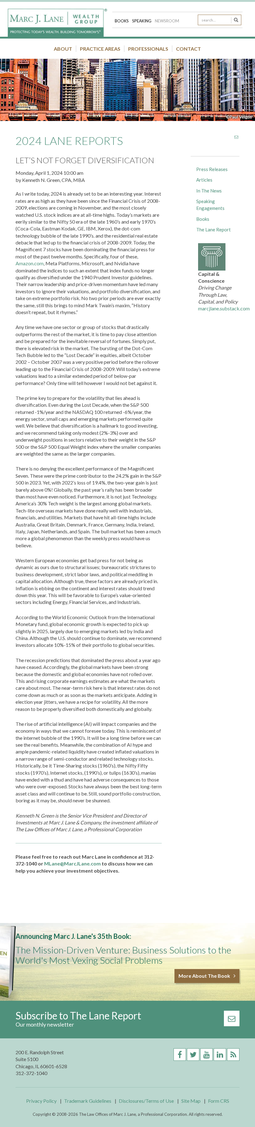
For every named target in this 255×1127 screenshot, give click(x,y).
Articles (204, 180)
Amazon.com (30, 263)
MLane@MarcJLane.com (72, 863)
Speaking (142, 20)
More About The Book (204, 976)
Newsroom (167, 20)
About (63, 49)
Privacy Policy (41, 1101)
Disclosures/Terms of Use (146, 1101)
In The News (209, 190)
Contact (188, 49)
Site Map (191, 1101)
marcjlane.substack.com (224, 308)
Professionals (148, 49)
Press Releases (212, 169)
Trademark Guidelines (87, 1101)
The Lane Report (213, 229)
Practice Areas (100, 49)
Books (122, 20)
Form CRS (218, 1101)
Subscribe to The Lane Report (78, 1015)
